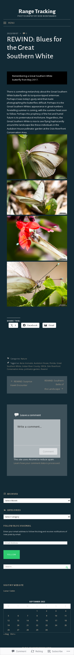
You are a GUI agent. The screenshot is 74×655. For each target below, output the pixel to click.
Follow (11, 554)
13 (18, 620)
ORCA (43, 366)
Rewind (44, 369)
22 (37, 625)
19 (8, 625)
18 (66, 620)
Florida (53, 363)
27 (18, 630)
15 (37, 620)
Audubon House (41, 363)
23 (46, 625)
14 (28, 620)
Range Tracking (37, 11)
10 (56, 616)
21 (28, 625)
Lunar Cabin (9, 591)
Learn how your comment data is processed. (37, 463)
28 (28, 630)
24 (56, 625)
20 (18, 625)
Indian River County (31, 366)
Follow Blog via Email (17, 526)
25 (66, 625)
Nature (24, 359)
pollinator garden (32, 369)
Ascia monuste (26, 363)
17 (56, 620)
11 (66, 616)
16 (46, 620)
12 (8, 620)
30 (46, 630)
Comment (48, 451)
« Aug (6, 634)
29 (37, 630)
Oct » (12, 634)
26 (8, 630)
